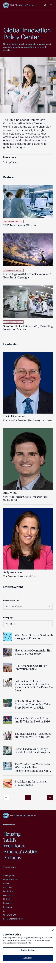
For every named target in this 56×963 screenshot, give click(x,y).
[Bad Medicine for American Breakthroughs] (7, 783)
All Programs (9, 875)
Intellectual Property (13, 221)
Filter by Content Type (11, 600)
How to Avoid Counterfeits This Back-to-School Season (33, 652)
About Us (7, 887)
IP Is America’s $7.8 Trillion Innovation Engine (31, 667)
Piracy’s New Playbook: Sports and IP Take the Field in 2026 (33, 720)
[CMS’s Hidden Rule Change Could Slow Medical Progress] (7, 750)
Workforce (14, 846)
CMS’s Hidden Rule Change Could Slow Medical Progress (32, 750)
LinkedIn (7, 899)
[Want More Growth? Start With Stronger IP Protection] (7, 637)
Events (6, 883)
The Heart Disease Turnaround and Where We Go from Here (33, 735)
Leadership (8, 891)
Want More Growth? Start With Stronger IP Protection (34, 636)
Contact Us (8, 895)
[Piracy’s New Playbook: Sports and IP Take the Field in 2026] (7, 720)
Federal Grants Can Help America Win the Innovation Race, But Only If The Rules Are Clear (34, 685)
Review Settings (28, 950)
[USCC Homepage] (28, 815)
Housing (12, 834)
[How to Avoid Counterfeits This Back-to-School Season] (7, 652)
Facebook (7, 903)
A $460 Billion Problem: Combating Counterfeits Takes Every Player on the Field (33, 704)
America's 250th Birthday (20, 854)
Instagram (7, 907)
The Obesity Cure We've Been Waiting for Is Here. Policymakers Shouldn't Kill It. (33, 767)
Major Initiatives (10, 879)
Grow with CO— (10, 915)
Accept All (28, 958)
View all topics (9, 867)
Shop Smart (11, 162)
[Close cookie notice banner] (53, 930)
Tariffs (9, 840)
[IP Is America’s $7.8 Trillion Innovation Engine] (7, 667)
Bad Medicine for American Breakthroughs (31, 783)
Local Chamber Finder (13, 918)
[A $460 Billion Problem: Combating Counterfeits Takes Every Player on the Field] (7, 703)
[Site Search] (45, 5)
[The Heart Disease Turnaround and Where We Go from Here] (7, 735)
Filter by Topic (8, 618)
